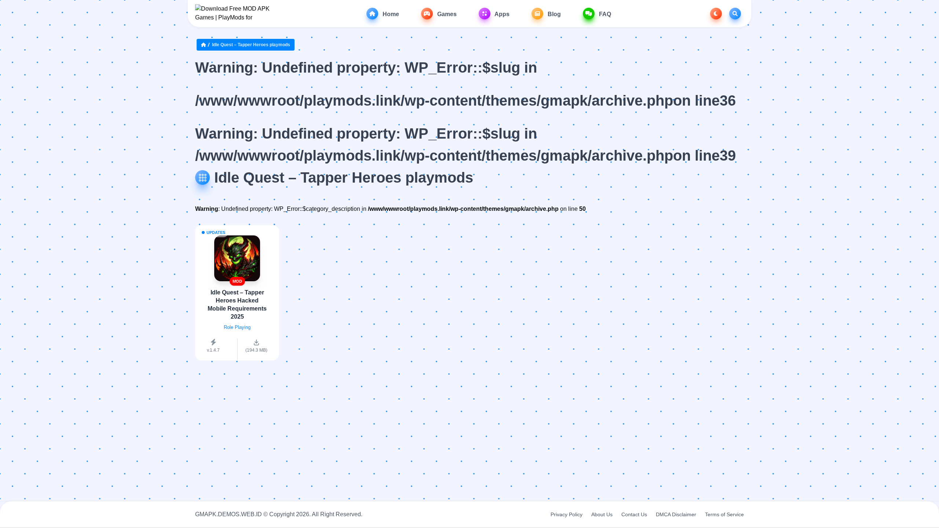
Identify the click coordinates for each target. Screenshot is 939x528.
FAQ (604, 14)
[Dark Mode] (716, 13)
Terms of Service (724, 514)
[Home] (205, 45)
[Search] (735, 13)
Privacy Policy (566, 514)
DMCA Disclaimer (676, 514)
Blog (553, 14)
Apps (501, 14)
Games (446, 14)
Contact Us (634, 514)
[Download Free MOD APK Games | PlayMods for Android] (232, 13)
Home (390, 14)
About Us (602, 514)
